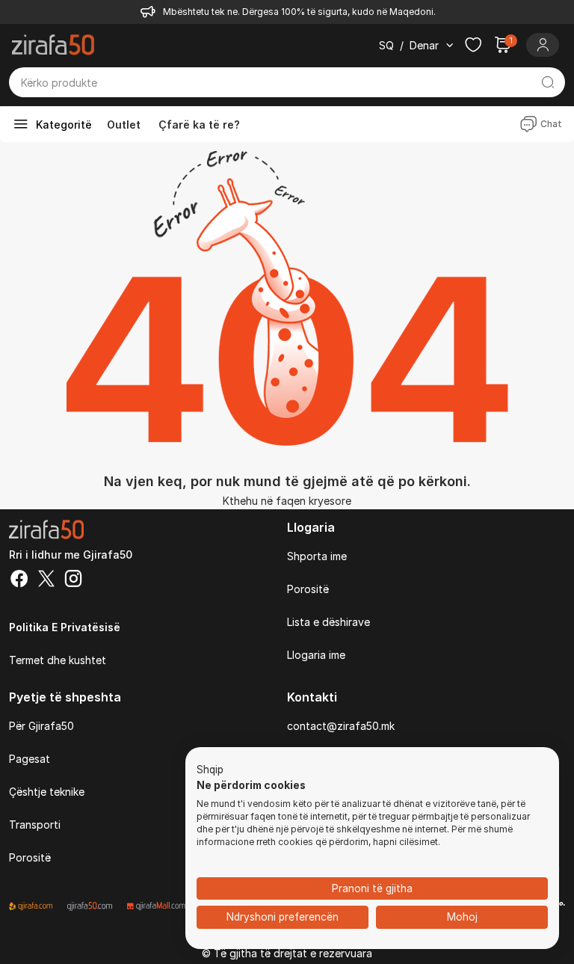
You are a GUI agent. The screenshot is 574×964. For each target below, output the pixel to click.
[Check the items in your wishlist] (473, 44)
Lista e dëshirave (328, 621)
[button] (210, 770)
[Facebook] (19, 580)
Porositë (308, 589)
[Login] (542, 45)
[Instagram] (73, 580)
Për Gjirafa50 (41, 725)
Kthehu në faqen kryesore (287, 500)
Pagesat (29, 758)
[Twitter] (46, 580)
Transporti (35, 824)
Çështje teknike (46, 791)
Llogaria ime (316, 654)
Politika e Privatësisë (64, 627)
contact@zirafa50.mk (341, 725)
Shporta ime (317, 556)
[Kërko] (547, 82)
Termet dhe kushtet (57, 660)
